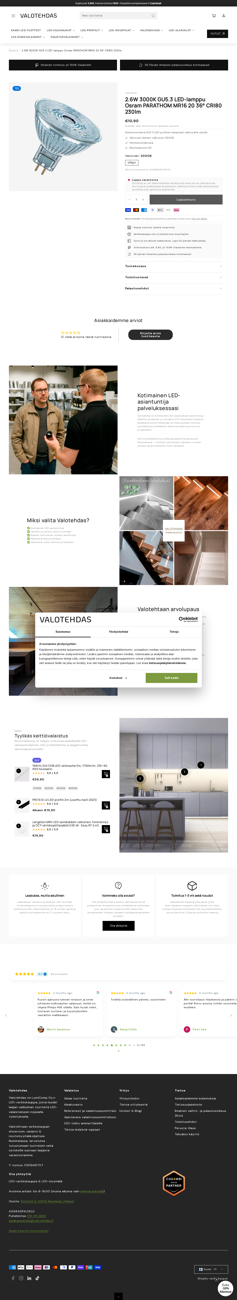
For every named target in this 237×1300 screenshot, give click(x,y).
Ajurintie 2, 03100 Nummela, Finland (47, 1201)
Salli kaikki (171, 677)
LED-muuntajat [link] (120, 30)
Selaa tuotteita (75, 1098)
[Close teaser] (216, 1279)
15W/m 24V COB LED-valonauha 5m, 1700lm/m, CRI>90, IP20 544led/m (70, 767)
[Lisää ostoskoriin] (106, 829)
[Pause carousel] (118, 1051)
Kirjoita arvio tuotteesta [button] (150, 334)
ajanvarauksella (92, 1191)
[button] (13, 15)
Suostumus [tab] (63, 631)
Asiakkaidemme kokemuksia (195, 1098)
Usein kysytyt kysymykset (29, 1231)
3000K (133, 163)
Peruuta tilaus (185, 1128)
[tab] (94, 1045)
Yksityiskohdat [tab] (118, 631)
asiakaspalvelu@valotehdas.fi (31, 1221)
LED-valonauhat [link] (59, 30)
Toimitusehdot (186, 1122)
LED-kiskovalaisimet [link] (26, 37)
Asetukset (115, 677)
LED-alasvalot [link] (180, 30)
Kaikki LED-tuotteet (26, 30)
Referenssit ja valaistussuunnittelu (90, 1111)
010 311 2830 (199, 218)
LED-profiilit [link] (90, 30)
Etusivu (14, 50)
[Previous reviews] (5, 1015)
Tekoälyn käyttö (187, 1134)
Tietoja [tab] (174, 631)
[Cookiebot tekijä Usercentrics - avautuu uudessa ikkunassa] (181, 619)
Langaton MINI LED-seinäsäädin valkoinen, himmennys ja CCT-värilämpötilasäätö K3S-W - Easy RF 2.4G (70, 823)
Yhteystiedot (129, 1098)
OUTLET (216, 33)
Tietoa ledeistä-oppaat (82, 1129)
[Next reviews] (230, 1015)
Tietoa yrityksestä (133, 1104)
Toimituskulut (149, 126)
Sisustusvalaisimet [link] (65, 37)
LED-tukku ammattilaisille (83, 1123)
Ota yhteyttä (118, 926)
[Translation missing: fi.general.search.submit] (153, 15)
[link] (223, 15)
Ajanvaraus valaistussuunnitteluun (90, 1117)
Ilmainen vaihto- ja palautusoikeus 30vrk (200, 1113)
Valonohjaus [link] (150, 30)
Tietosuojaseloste (188, 1104)
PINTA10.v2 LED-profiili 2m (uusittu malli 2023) (64, 800)
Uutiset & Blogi (130, 1111)
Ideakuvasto (73, 1104)
